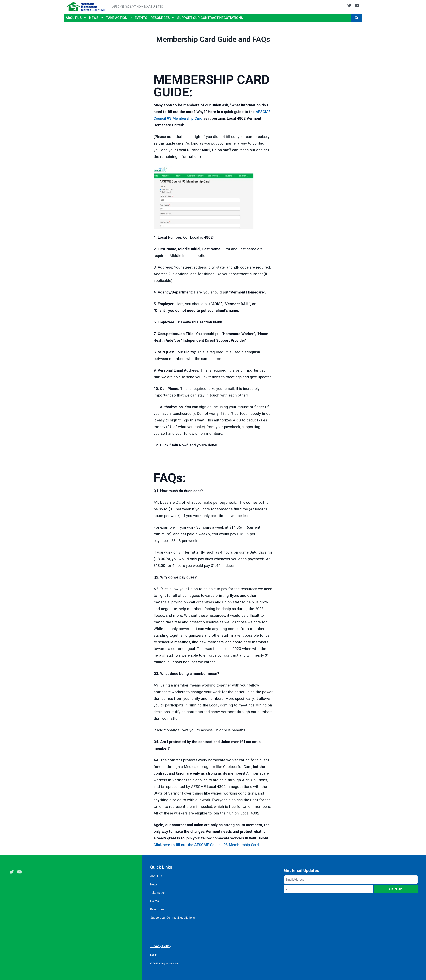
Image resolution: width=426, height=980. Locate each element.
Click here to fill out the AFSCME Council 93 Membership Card (206, 845)
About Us (74, 18)
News (94, 18)
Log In (153, 954)
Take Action (116, 18)
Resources (160, 18)
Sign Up (395, 889)
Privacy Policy (160, 946)
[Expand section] (85, 17)
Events (141, 18)
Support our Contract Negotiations (210, 18)
